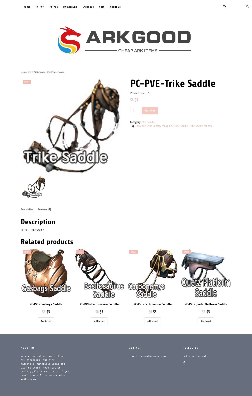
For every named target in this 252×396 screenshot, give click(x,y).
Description (27, 209)
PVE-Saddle (40, 72)
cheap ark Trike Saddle (175, 126)
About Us (115, 6)
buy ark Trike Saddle (148, 126)
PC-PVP (40, 6)
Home (27, 6)
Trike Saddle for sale (201, 126)
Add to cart (150, 110)
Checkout (88, 6)
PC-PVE (54, 6)
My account (70, 6)
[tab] (27, 209)
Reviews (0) (44, 209)
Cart (101, 6)
